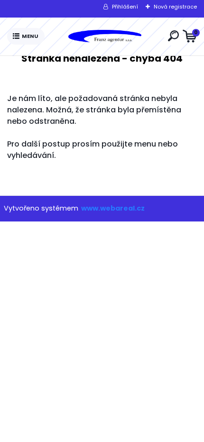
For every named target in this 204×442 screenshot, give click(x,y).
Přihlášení (125, 6)
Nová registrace (175, 6)
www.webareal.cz (113, 208)
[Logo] (104, 36)
